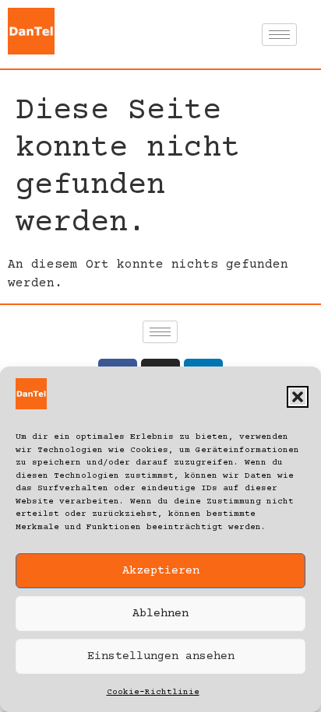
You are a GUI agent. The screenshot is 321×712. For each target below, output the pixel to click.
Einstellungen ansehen (161, 656)
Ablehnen (160, 613)
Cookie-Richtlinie (153, 692)
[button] (297, 397)
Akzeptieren (160, 570)
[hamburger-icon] (279, 34)
